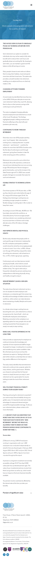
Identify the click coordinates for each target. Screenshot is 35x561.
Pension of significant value (13, 493)
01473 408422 (14, 520)
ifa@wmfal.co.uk (8, 522)
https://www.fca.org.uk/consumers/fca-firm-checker (15, 537)
